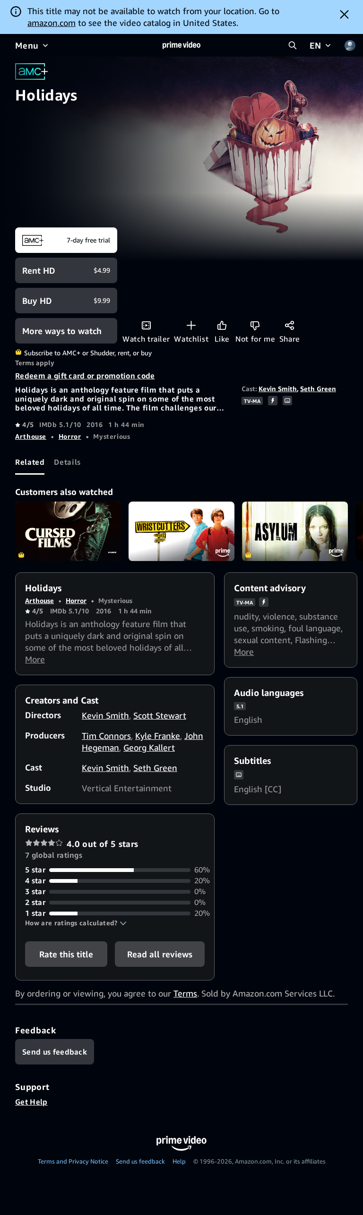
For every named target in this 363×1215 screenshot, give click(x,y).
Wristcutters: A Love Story (181, 531)
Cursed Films (68, 531)
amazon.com (51, 22)
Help (179, 1161)
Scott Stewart (159, 715)
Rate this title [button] (66, 954)
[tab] (29, 462)
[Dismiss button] (344, 14)
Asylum (295, 531)
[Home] (181, 45)
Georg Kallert (149, 747)
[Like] (222, 325)
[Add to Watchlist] (191, 325)
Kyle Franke (157, 735)
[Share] (289, 325)
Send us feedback (140, 1161)
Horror (70, 436)
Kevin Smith (278, 389)
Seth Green (318, 389)
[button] (76, 923)
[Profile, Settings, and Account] (349, 45)
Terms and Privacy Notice (73, 1161)
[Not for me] (255, 325)
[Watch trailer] (146, 325)
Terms (185, 993)
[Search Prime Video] (292, 45)
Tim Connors (106, 735)
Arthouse (30, 436)
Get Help (31, 1101)
